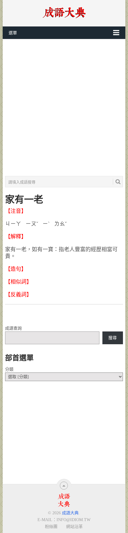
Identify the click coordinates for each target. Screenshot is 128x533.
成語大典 (70, 513)
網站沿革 (74, 526)
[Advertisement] (64, 108)
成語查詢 (13, 328)
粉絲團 (51, 526)
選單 (13, 33)
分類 (9, 369)
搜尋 (112, 338)
